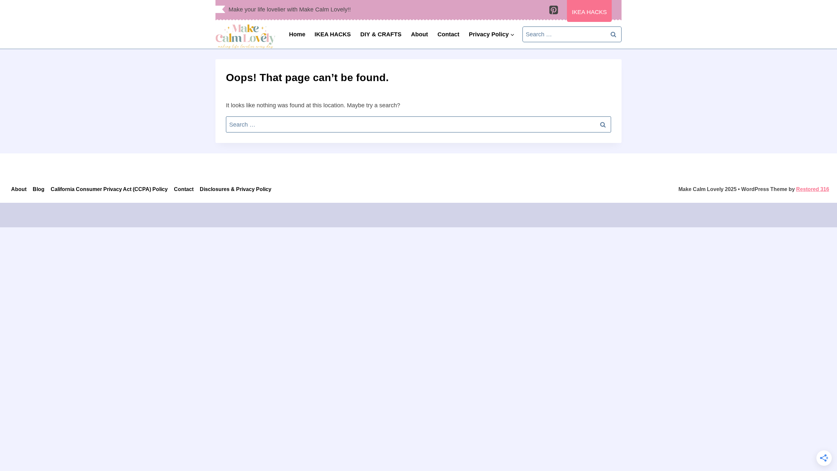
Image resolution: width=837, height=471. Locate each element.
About (419, 34)
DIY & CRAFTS (380, 34)
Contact (448, 34)
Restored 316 (812, 189)
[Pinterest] (553, 10)
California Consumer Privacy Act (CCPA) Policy (109, 189)
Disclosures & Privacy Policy (235, 189)
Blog (38, 189)
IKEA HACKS (333, 34)
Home (297, 34)
